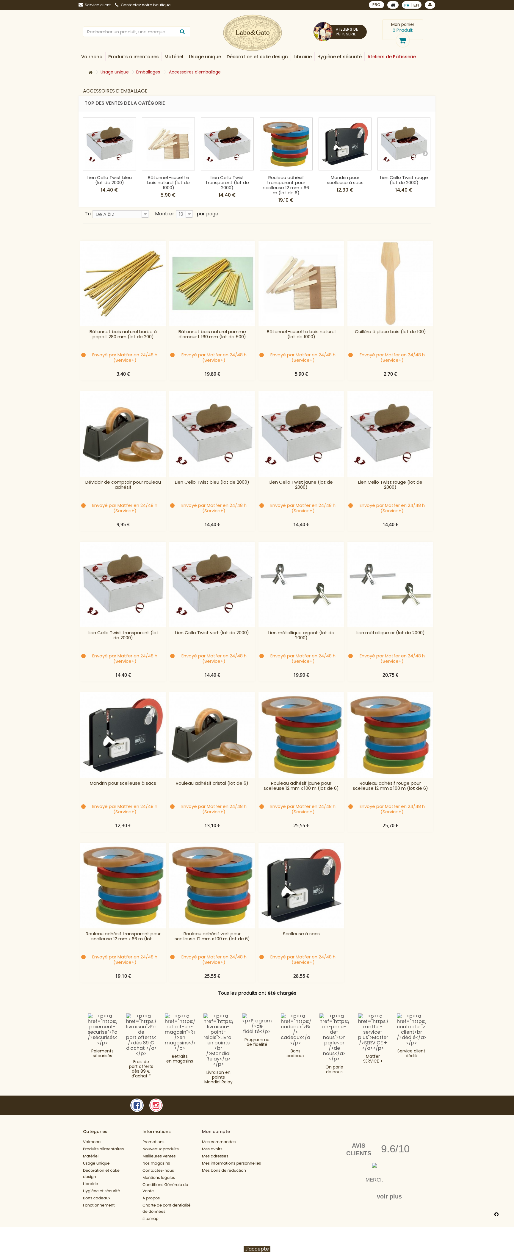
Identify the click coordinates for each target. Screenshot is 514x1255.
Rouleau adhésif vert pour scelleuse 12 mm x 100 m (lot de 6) (212, 936)
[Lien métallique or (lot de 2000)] (390, 584)
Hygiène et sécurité (101, 1191)
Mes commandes (219, 1142)
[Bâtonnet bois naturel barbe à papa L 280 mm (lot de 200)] (123, 283)
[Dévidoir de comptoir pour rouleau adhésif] (123, 434)
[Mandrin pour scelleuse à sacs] (345, 143)
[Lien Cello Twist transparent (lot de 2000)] (227, 143)
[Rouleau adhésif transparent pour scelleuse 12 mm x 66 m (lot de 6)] (286, 143)
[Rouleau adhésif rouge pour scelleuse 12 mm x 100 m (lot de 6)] (390, 735)
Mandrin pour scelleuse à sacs (345, 180)
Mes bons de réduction (224, 1170)
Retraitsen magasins (179, 1058)
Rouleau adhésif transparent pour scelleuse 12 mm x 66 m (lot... (123, 936)
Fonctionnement (99, 1205)
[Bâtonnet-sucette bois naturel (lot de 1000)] (168, 143)
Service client (98, 5)
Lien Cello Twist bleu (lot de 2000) (109, 180)
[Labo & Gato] (252, 33)
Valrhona (92, 1142)
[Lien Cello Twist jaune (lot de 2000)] (301, 434)
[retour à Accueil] (90, 72)
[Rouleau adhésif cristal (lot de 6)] (212, 735)
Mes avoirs (212, 1149)
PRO (376, 4)
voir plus (389, 1196)
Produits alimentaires (103, 1149)
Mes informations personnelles (231, 1163)
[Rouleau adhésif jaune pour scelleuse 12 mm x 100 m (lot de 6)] (301, 735)
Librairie (90, 1184)
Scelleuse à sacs (301, 934)
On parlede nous (334, 1069)
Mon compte (216, 1132)
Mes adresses (215, 1156)
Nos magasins (156, 1163)
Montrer (164, 213)
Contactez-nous (158, 1170)
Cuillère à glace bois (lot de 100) (390, 332)
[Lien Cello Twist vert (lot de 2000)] (212, 584)
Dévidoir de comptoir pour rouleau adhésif (123, 485)
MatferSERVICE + (373, 1058)
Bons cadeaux (295, 1053)
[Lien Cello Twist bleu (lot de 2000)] (109, 143)
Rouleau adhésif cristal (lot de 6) (212, 783)
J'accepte (257, 1249)
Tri (88, 213)
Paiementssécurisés (102, 1053)
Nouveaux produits (160, 1149)
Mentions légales (158, 1177)
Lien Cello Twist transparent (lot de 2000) (227, 182)
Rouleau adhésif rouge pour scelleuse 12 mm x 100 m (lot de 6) (390, 786)
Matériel (90, 1156)
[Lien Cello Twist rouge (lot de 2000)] (403, 143)
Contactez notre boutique (146, 5)
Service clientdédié (411, 1053)
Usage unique (96, 1163)
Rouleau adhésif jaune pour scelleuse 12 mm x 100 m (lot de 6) (301, 786)
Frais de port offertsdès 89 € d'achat (141, 1069)
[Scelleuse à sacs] (301, 885)
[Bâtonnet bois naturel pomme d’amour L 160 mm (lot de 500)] (212, 283)
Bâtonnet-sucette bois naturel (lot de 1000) (168, 182)
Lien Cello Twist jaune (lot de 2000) (301, 485)
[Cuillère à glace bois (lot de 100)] (390, 283)
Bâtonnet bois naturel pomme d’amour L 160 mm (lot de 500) (212, 334)
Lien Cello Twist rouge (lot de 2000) (404, 180)
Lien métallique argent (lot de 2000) (301, 635)
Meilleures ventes (159, 1156)
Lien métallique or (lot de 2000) (390, 633)
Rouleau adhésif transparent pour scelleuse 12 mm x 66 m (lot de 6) (286, 185)
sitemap (150, 1218)
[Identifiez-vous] (430, 5)
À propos (151, 1198)
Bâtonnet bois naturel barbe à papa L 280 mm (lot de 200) (123, 334)
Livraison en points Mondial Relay (218, 1077)
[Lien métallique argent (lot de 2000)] (301, 584)
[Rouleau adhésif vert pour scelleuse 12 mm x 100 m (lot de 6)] (212, 885)
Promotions (153, 1142)
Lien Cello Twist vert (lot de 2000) (212, 633)
